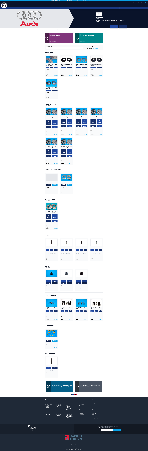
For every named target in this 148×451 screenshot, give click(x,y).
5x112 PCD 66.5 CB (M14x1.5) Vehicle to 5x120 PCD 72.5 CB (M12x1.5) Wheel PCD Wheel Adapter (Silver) (66, 117)
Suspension (133, 8)
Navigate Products (49, 46)
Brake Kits (57, 413)
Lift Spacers (46, 413)
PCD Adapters (57, 403)
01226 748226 (33, 427)
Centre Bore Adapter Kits (59, 404)
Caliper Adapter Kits (58, 414)
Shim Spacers (47, 405)
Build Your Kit (82, 41)
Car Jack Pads (68, 413)
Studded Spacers (47, 407)
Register (134, 2)
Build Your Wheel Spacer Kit (53, 41)
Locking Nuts (67, 407)
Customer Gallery (81, 414)
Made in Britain (81, 413)
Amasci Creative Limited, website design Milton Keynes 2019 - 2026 (75, 449)
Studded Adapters (58, 406)
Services (94, 399)
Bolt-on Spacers (47, 406)
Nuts (66, 404)
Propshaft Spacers (47, 414)
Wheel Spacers (116, 8)
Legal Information (94, 415)
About (81, 409)
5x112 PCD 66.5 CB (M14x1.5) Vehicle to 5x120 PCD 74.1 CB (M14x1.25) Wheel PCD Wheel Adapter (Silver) (81, 117)
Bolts (67, 403)
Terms (94, 409)
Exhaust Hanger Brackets (69, 416)
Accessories (144, 8)
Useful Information (81, 404)
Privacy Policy (94, 413)
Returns (80, 405)
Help (81, 399)
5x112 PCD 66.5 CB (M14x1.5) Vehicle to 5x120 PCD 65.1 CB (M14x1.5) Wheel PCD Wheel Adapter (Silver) (51, 147)
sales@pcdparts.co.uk (33, 428)
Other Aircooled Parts (58, 415)
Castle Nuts (67, 409)
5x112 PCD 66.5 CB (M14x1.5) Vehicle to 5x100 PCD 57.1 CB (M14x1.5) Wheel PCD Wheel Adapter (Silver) (96, 117)
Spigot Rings (67, 417)
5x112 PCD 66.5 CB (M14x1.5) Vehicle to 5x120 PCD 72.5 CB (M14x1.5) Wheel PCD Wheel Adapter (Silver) (66, 147)
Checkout (142, 2)
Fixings (128, 8)
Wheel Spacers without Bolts (48, 404)
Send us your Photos (81, 415)
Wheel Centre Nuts (68, 408)
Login (138, 2)
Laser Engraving (94, 403)
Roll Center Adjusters (69, 414)
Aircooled (139, 8)
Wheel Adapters (122, 8)
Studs (67, 405)
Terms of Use (93, 414)
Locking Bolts (68, 406)
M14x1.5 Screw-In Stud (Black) (50, 365)
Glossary (80, 403)
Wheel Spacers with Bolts (48, 403)
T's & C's (77, 0)
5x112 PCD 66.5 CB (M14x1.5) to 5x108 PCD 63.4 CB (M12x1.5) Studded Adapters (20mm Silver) (51, 212)
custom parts (95, 48)
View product (55, 75)
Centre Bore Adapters (58, 405)
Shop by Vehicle (109, 8)
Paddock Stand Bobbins (69, 415)
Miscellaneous (68, 418)
